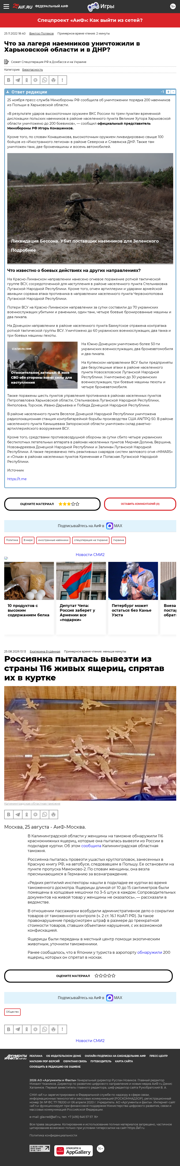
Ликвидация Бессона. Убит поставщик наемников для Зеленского (85, 241)
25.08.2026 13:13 (15, 651)
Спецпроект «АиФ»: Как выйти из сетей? (90, 20)
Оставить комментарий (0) (140, 504)
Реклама (36, 1056)
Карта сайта (124, 1061)
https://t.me (16, 479)
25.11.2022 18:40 (15, 33)
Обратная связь (75, 1061)
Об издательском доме (63, 1056)
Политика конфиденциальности (53, 1135)
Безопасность (32, 69)
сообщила (91, 846)
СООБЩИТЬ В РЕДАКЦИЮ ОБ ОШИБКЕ (55, 1066)
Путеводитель (100, 1061)
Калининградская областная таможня (32, 803)
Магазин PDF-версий (45, 1061)
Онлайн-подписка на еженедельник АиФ (115, 1056)
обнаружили (149, 952)
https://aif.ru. (136, 1128)
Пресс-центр (159, 1056)
